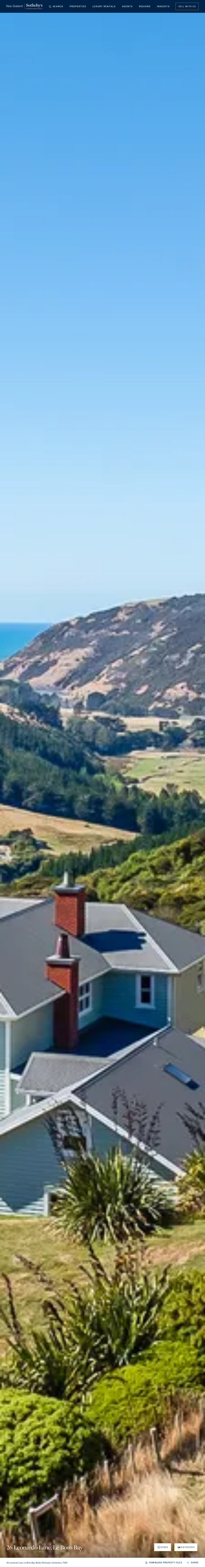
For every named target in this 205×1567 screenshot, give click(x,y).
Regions (145, 6)
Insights (163, 6)
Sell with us (187, 6)
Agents (127, 6)
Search (58, 6)
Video (164, 1547)
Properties (78, 6)
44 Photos (188, 1547)
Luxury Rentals (104, 6)
